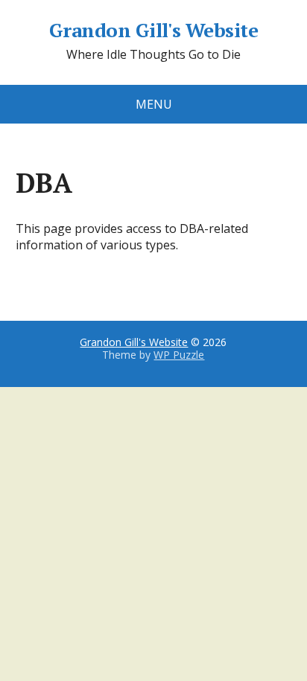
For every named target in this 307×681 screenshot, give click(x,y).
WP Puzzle (179, 355)
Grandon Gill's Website (154, 30)
